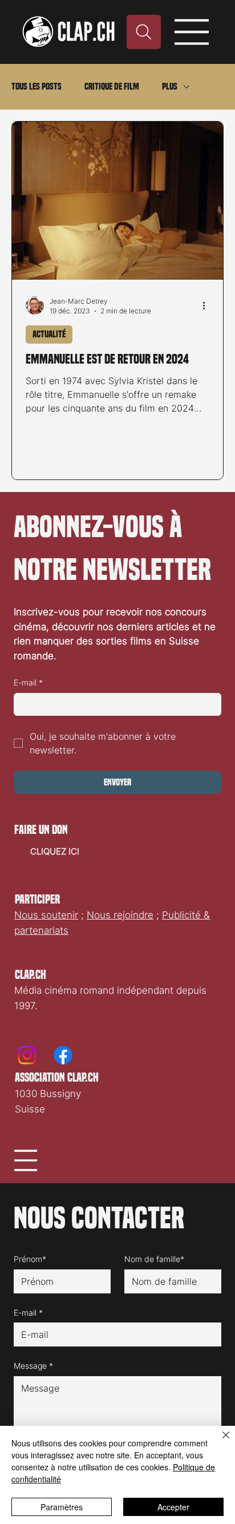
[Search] (144, 32)
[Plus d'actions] (207, 305)
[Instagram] (27, 1055)
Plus (169, 86)
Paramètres (61, 1507)
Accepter (173, 1507)
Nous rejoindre (120, 915)
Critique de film (111, 86)
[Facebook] (63, 1055)
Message (33, 1365)
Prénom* (30, 1259)
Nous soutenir (46, 915)
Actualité (49, 334)
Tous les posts (36, 86)
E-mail (28, 682)
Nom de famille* (154, 1259)
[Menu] (192, 32)
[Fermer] (219, 1442)
